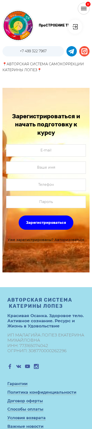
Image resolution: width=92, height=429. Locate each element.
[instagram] (84, 51)
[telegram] (71, 51)
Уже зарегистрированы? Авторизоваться (46, 240)
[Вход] (75, 27)
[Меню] (84, 8)
